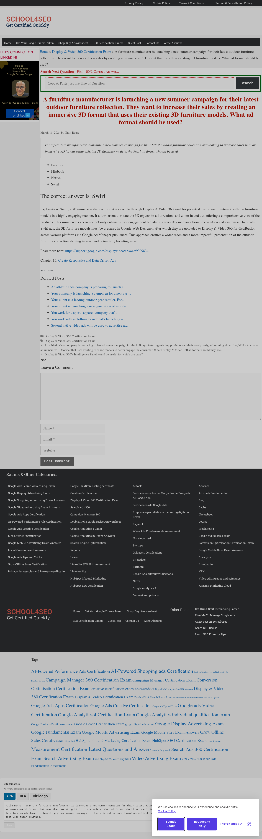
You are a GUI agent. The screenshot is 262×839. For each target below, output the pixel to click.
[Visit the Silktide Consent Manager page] (249, 824)
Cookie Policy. (167, 811)
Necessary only (202, 824)
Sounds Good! (171, 824)
